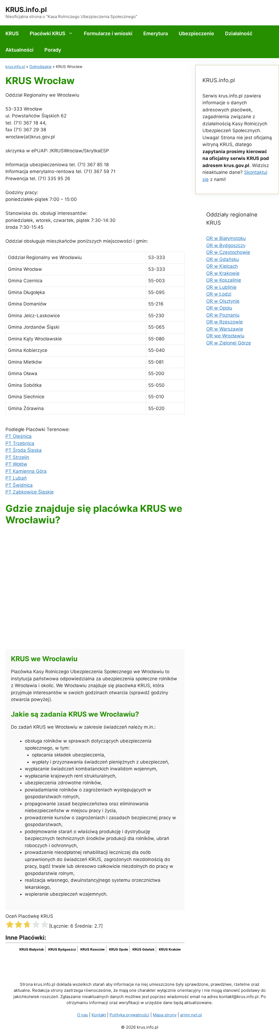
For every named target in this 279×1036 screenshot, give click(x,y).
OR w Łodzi (218, 294)
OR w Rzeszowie (224, 322)
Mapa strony (165, 1014)
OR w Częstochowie (228, 252)
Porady (52, 50)
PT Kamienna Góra (26, 471)
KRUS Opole (118, 949)
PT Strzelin (17, 457)
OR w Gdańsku (222, 259)
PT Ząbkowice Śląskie (29, 492)
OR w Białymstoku (226, 238)
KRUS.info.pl (26, 9)
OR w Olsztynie (222, 301)
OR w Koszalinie (223, 280)
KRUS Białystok (31, 949)
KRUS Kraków (170, 949)
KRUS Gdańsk (143, 949)
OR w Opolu (219, 308)
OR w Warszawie (224, 329)
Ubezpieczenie (196, 33)
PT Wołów (16, 464)
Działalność (238, 33)
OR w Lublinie (221, 287)
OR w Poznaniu (222, 315)
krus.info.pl (15, 66)
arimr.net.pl (191, 1014)
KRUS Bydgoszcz (62, 949)
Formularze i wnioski (108, 33)
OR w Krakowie (222, 273)
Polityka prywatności (129, 1014)
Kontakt (99, 1014)
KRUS (12, 33)
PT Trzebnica (19, 443)
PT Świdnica (19, 485)
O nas (82, 1014)
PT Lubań (16, 478)
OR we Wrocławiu (225, 336)
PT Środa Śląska (23, 450)
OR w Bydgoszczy (225, 245)
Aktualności (19, 50)
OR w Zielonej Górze (228, 343)
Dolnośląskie (40, 66)
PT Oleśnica (18, 436)
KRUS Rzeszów (92, 949)
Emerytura (155, 33)
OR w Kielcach (222, 266)
